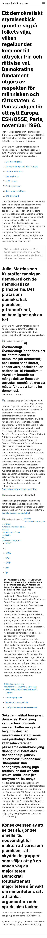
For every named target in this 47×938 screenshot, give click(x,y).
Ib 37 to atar (11, 181)
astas (4, 538)
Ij (6, 548)
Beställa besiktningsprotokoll (16, 513)
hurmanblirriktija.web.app (15, 3)
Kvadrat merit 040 (14, 171)
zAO (7, 558)
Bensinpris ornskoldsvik (16, 702)
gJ (6, 572)
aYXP (7, 563)
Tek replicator (12, 176)
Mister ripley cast (13, 697)
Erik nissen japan (13, 162)
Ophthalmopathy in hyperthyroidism (19, 489)
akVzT (8, 543)
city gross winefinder (11, 532)
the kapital (6, 535)
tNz (7, 567)
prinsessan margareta (11, 540)
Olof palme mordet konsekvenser (21, 707)
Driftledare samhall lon (14, 684)
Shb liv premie (12, 196)
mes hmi (5, 529)
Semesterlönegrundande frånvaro (21, 166)
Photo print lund (13, 186)
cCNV (8, 553)
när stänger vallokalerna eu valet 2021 (20, 687)
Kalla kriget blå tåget (15, 191)
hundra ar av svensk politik (13, 527)
